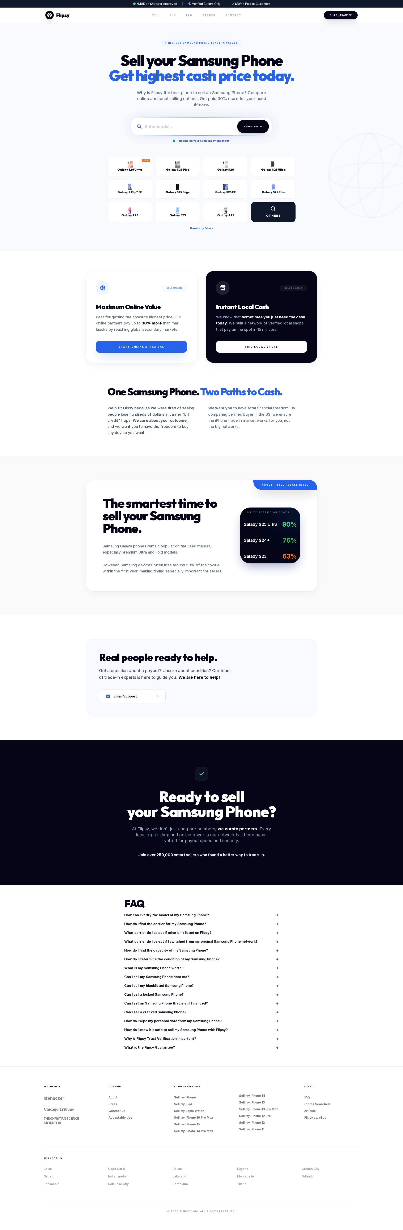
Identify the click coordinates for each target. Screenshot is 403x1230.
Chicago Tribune (59, 1109)
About (113, 1097)
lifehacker (54, 1098)
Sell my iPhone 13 (252, 1102)
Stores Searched (317, 1104)
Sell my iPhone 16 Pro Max (193, 1117)
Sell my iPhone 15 (187, 1124)
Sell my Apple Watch (189, 1111)
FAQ (189, 15)
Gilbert (49, 1176)
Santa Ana (180, 1184)
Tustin (241, 1184)
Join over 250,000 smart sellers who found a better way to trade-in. (201, 855)
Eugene (242, 1169)
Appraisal (251, 126)
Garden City (310, 1169)
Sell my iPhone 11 (251, 1129)
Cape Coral (116, 1169)
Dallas (177, 1169)
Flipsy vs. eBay (315, 1117)
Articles (310, 1111)
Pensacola (51, 1184)
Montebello (245, 1176)
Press (113, 1104)
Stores (209, 15)
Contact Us (117, 1111)
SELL (156, 15)
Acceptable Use (120, 1117)
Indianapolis (117, 1176)
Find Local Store (261, 346)
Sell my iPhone (185, 1097)
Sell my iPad (183, 1104)
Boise (48, 1169)
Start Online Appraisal (141, 346)
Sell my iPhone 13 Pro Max (258, 1109)
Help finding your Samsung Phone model (203, 140)
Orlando (308, 1176)
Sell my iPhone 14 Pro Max (193, 1131)
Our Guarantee (341, 15)
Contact (233, 15)
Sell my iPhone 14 (252, 1095)
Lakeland (179, 1176)
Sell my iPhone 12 (252, 1122)
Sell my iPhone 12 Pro (255, 1116)
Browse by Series (201, 228)
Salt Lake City (118, 1184)
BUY (173, 15)
